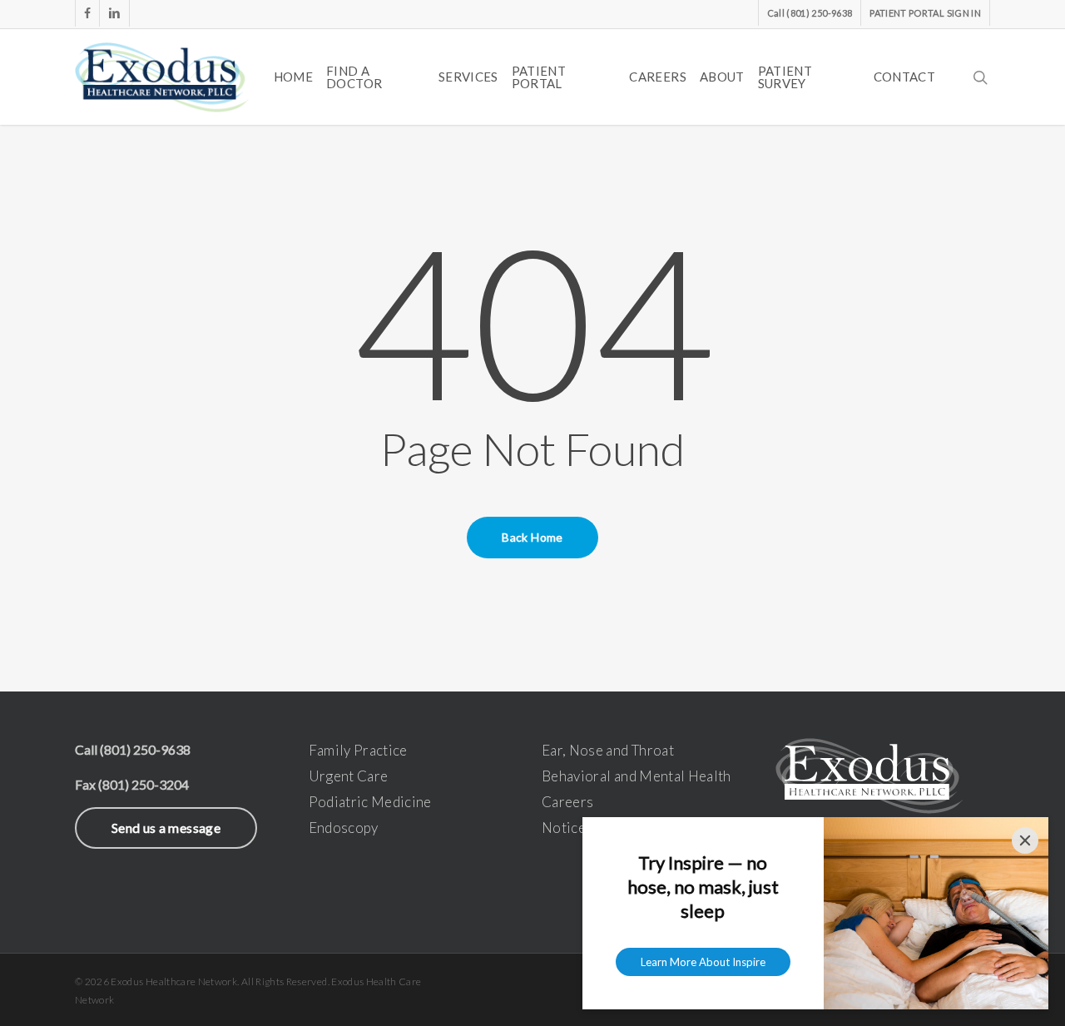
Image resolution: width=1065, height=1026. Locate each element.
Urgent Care (349, 776)
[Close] (1025, 840)
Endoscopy (344, 827)
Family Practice (358, 750)
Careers (567, 801)
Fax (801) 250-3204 (132, 784)
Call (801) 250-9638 (133, 749)
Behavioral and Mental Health (636, 776)
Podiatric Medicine (370, 801)
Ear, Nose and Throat (608, 750)
